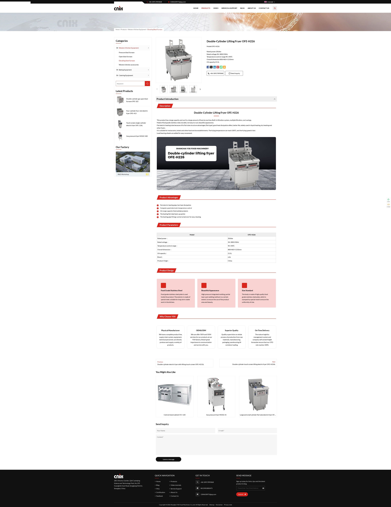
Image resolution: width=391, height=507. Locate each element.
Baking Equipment (125, 70)
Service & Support (229, 8)
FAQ (157, 489)
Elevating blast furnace (127, 61)
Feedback (159, 496)
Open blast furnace (125, 56)
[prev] (157, 89)
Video (215, 8)
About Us (252, 8)
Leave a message (168, 459)
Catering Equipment (126, 75)
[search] (275, 8)
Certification (160, 492)
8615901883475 (207, 488)
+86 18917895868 (155, 2)
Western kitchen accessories (129, 65)
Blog (242, 8)
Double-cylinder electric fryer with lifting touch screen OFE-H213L (180, 364)
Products (205, 8)
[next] (200, 89)
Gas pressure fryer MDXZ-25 (216, 415)
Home (195, 8)
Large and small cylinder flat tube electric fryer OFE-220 (258, 415)
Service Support (176, 489)
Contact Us (264, 8)
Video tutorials (176, 485)
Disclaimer (219, 505)
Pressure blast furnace (126, 52)
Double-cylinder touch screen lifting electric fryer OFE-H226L (253, 364)
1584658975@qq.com (178, 2)
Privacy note (228, 505)
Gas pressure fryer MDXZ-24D (137, 136)
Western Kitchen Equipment (137, 29)
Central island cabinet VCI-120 (174, 415)
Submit (240, 494)
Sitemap (211, 505)
